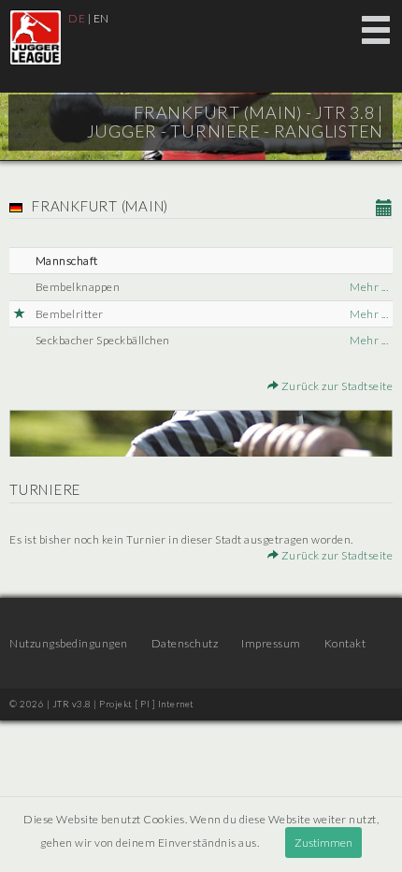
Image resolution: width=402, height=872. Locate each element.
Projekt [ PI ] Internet (146, 703)
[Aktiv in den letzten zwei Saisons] (20, 314)
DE (76, 18)
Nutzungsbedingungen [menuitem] (68, 643)
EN (101, 18)
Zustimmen (323, 843)
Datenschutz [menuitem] (185, 643)
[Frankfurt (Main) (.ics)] (385, 208)
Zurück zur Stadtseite (336, 386)
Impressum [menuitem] (271, 643)
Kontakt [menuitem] (345, 643)
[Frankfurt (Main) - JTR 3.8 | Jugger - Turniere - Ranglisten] (35, 37)
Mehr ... (369, 287)
